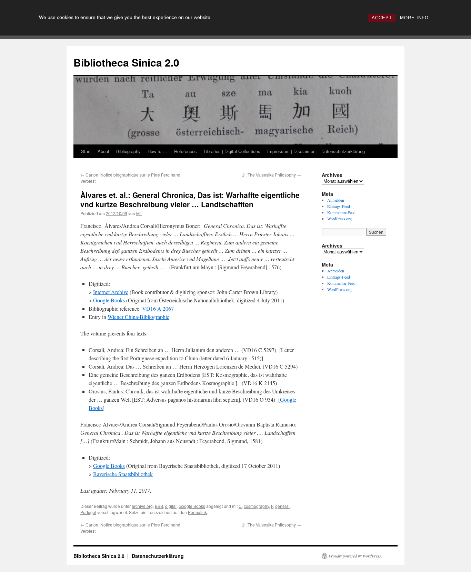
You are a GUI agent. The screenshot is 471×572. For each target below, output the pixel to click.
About (103, 151)
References (185, 151)
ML (139, 213)
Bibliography (128, 151)
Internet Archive (110, 291)
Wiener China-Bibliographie (138, 316)
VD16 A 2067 (158, 308)
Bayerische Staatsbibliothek (123, 474)
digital (171, 506)
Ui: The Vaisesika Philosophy (271, 175)
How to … (157, 151)
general (282, 506)
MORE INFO (414, 17)
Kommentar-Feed (341, 212)
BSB (159, 506)
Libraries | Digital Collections (232, 151)
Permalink (197, 512)
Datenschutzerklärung (343, 151)
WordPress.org (339, 218)
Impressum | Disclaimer (290, 151)
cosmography (256, 506)
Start (86, 151)
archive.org (142, 506)
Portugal (88, 512)
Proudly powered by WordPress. (355, 556)
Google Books (109, 300)
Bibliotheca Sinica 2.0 (126, 62)
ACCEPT (382, 17)
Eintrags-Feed (338, 206)
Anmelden (335, 200)
